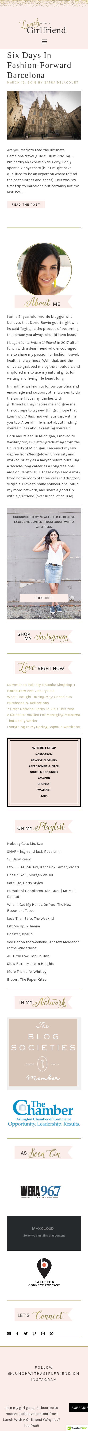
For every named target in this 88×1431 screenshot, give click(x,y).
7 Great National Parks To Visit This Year (40, 709)
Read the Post (26, 204)
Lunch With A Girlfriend (42, 25)
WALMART (44, 789)
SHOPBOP (44, 784)
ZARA (44, 795)
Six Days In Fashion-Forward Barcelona (39, 65)
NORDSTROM (44, 754)
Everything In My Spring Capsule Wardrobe (43, 727)
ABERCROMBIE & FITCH (44, 766)
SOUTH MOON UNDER (44, 772)
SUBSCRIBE (44, 598)
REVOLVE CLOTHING (44, 760)
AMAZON (44, 778)
